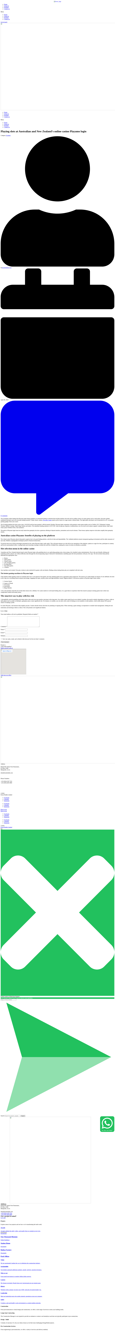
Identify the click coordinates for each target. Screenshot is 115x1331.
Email (3, 632)
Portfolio (6, 7)
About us (6, 6)
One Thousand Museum (9, 1237)
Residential (4, 1233)
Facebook (6, 797)
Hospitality (3, 1246)
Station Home (5, 1243)
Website (3, 635)
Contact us (7, 9)
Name (3, 629)
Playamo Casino (47, 520)
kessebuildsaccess (6, 267)
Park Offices (5, 1256)
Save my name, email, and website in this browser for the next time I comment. (24, 639)
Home (5, 4)
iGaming (8, 135)
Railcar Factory (6, 1250)
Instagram (6, 800)
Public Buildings (5, 1240)
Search (2, 1116)
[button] (57, 12)
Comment (4, 626)
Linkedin (6, 799)
